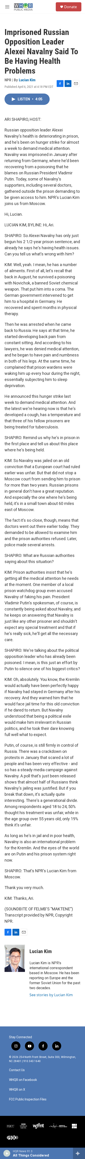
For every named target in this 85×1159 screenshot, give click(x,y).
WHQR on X (17, 1089)
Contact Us (17, 1070)
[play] (7, 1153)
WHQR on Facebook (23, 1080)
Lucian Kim (27, 80)
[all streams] (79, 1153)
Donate (70, 7)
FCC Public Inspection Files (27, 1099)
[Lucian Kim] (15, 958)
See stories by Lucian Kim (51, 994)
